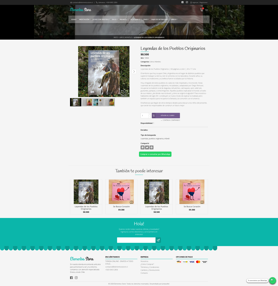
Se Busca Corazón (121, 206)
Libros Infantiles (125, 37)
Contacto (144, 273)
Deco (114, 19)
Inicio (116, 37)
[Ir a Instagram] (187, 2)
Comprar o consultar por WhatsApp (155, 154)
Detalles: (144, 130)
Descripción (145, 65)
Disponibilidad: (147, 123)
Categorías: (145, 62)
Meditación (84, 19)
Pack (146, 19)
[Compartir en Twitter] (147, 147)
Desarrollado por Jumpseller (159, 284)
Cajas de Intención (159, 19)
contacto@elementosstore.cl (83, 2)
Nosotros (144, 261)
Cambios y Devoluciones (150, 270)
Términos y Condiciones (150, 267)
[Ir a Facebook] (183, 2)
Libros (173, 19)
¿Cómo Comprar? (147, 264)
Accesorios (135, 19)
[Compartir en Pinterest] (151, 147)
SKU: (142, 58)
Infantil (123, 19)
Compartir (145, 143)
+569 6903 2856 (111, 270)
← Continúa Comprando (170, 120)
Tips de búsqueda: (148, 135)
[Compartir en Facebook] (143, 147)
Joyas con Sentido (101, 19)
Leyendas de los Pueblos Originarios (86, 207)
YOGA (73, 19)
